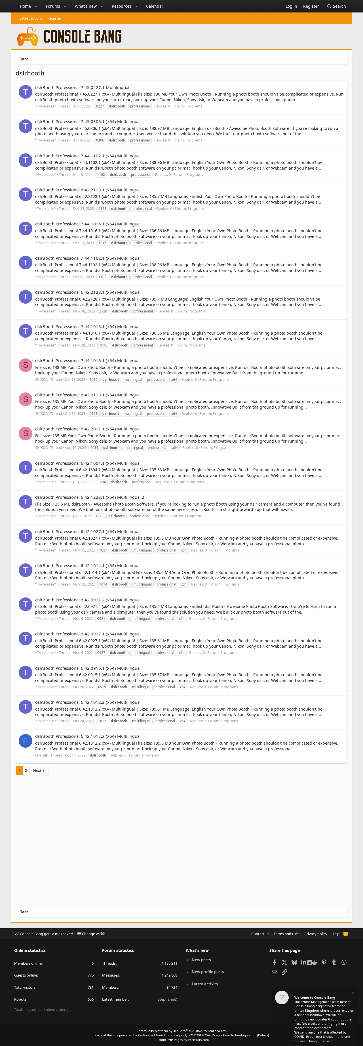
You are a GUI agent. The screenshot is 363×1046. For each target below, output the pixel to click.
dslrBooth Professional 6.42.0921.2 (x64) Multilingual (88, 600)
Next (37, 770)
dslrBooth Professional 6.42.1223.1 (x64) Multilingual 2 (89, 497)
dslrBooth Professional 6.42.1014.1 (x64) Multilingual (88, 565)
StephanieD (167, 999)
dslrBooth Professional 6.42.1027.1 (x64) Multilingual (88, 531)
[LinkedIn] (304, 962)
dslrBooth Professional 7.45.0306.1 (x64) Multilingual (88, 121)
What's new (86, 6)
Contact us (260, 933)
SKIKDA (41, 379)
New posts (201, 959)
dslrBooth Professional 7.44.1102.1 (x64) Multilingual (88, 156)
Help (335, 933)
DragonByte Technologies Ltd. (234, 1035)
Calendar (154, 6)
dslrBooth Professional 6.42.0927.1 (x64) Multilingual (88, 634)
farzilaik (41, 755)
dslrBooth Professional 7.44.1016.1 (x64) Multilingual (88, 224)
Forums (53, 6)
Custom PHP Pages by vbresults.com (182, 1039)
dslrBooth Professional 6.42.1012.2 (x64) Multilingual (88, 702)
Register (54, 18)
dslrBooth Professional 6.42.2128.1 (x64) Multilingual (88, 190)
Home (25, 6)
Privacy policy (315, 933)
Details (263, 1035)
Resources (121, 6)
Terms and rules (287, 933)
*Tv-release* (45, 106)
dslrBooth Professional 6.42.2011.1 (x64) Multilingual (88, 429)
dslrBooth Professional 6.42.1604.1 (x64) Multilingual (88, 463)
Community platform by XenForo (182, 1031)
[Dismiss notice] (352, 993)
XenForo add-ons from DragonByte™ (165, 1035)
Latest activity (31, 18)
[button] (36, 6)
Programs (193, 106)
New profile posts (208, 971)
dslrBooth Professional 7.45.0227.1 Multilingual (82, 87)
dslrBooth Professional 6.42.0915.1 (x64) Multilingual (88, 668)
